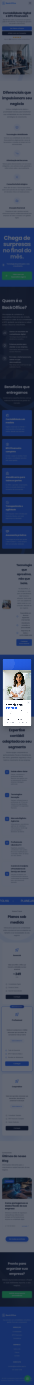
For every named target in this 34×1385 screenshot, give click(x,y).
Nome (8, 719)
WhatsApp (21, 719)
